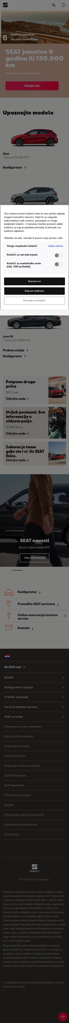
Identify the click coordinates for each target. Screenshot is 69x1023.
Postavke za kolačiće (34, 300)
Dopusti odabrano (34, 291)
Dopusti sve (34, 281)
